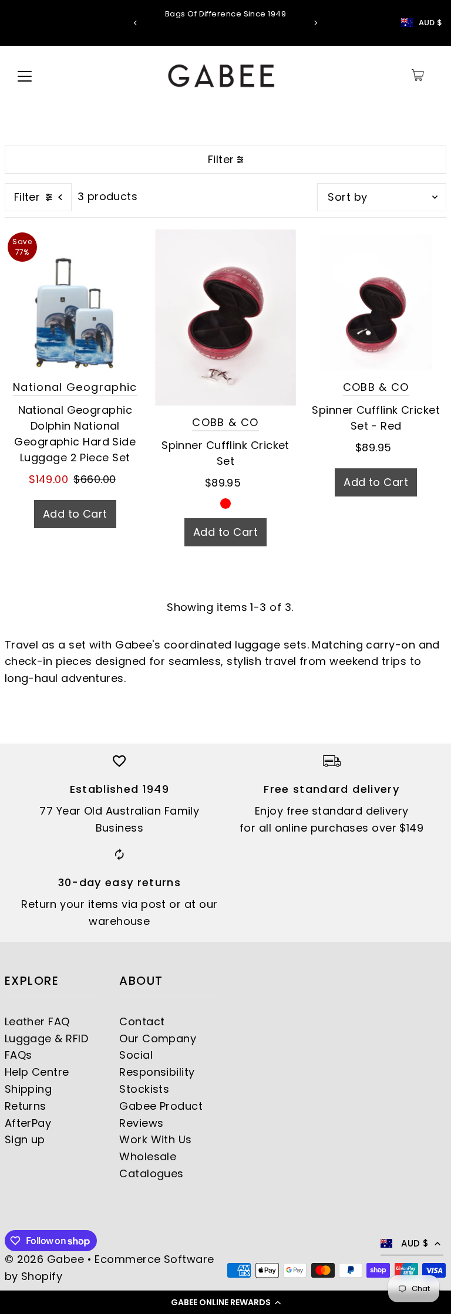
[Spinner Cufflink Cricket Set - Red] (375, 299)
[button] (225, 1302)
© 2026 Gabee (44, 1259)
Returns (25, 1106)
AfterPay (28, 1123)
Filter (221, 159)
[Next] (315, 23)
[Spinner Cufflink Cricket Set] (225, 317)
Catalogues (151, 1173)
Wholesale (147, 1156)
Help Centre (37, 1072)
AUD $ (431, 23)
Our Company (157, 1038)
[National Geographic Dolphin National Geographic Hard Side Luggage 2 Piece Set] (75, 299)
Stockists (144, 1089)
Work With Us (155, 1139)
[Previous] (136, 23)
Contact (141, 1021)
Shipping (28, 1089)
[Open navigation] (24, 75)
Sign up (25, 1139)
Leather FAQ (37, 1021)
